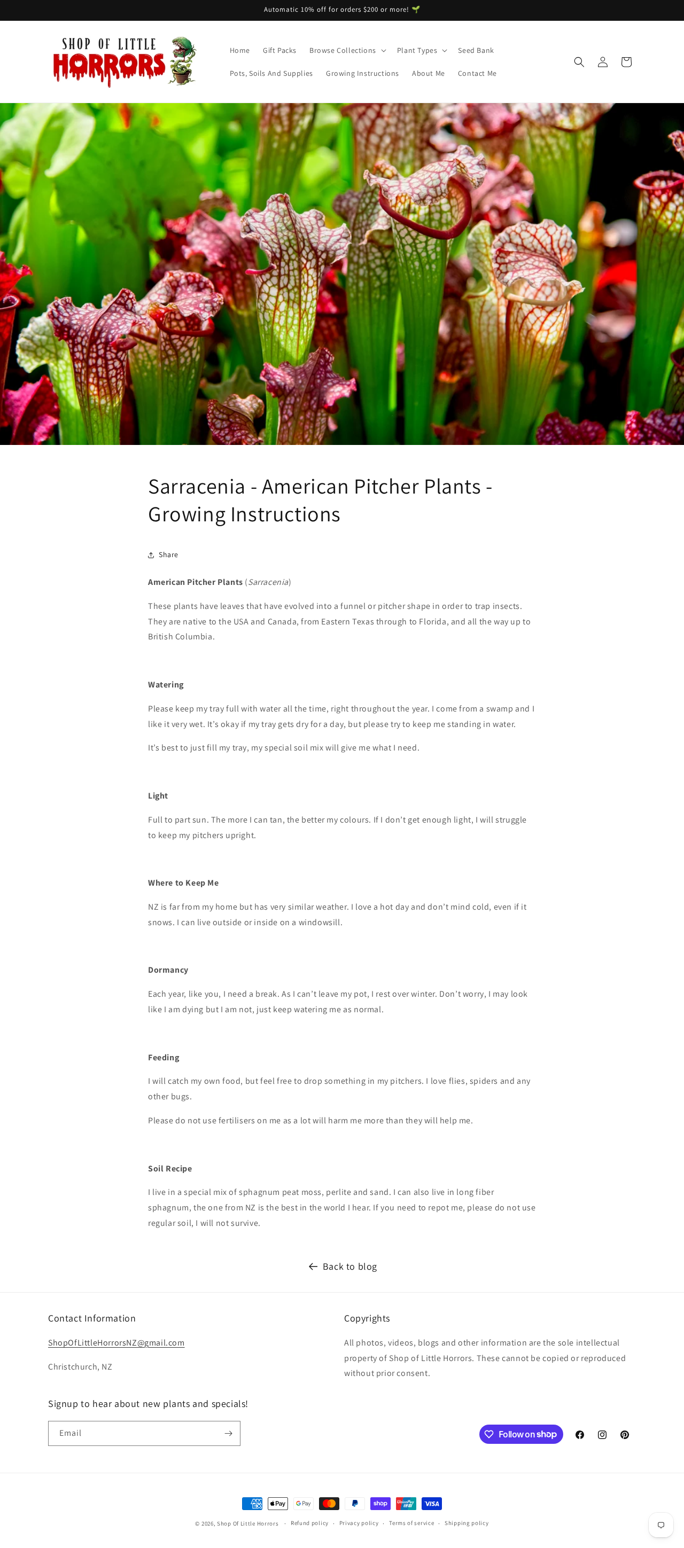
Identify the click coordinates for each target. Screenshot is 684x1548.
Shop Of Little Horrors (247, 1523)
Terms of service (411, 1523)
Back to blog (350, 1266)
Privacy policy (359, 1523)
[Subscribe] (228, 1433)
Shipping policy (467, 1523)
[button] (347, 50)
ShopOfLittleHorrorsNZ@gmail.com (116, 1342)
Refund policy (310, 1523)
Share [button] (168, 554)
